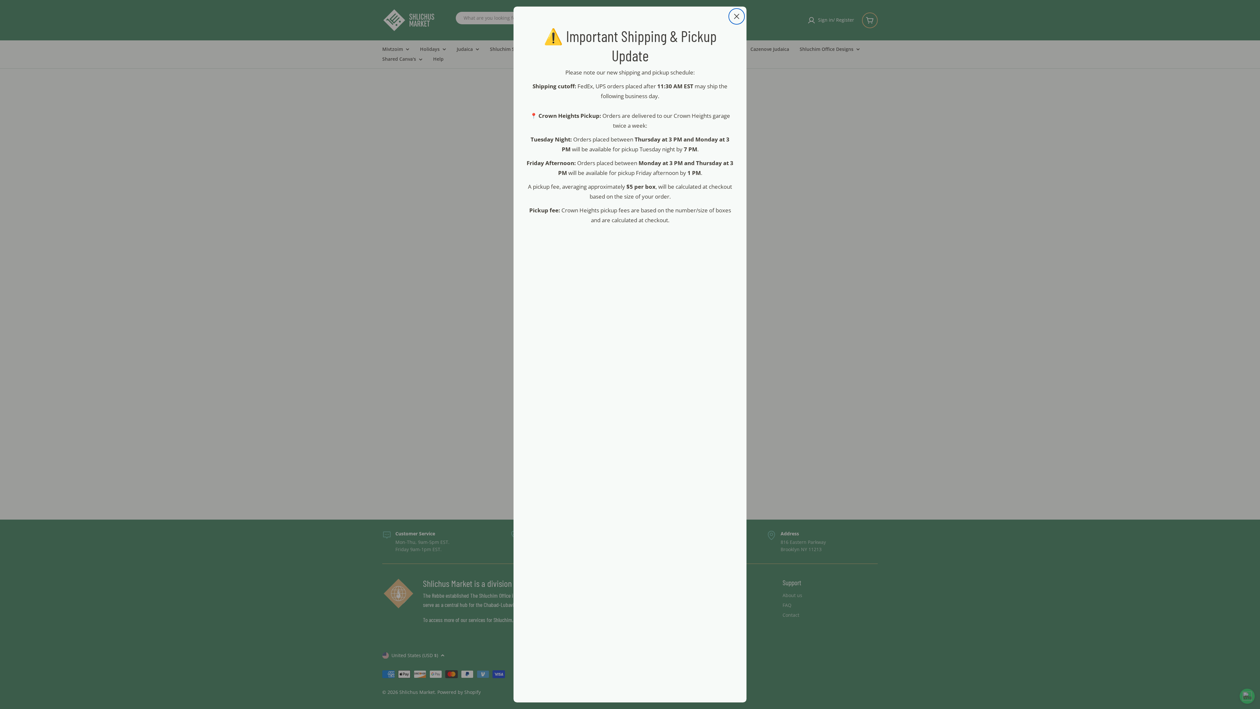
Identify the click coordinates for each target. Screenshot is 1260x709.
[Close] (736, 16)
